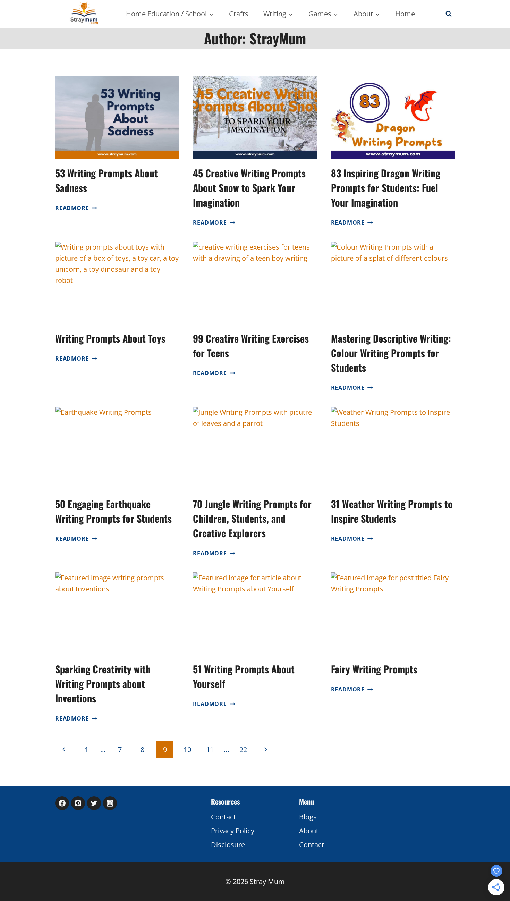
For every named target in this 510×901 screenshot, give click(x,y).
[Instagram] (110, 803)
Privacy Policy (232, 830)
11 (210, 749)
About (308, 830)
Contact (223, 817)
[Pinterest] (78, 803)
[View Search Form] (448, 14)
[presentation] (117, 117)
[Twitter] (94, 803)
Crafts (238, 13)
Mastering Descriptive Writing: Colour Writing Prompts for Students (391, 352)
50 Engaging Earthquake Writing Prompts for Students (113, 511)
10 (187, 749)
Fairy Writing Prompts (374, 669)
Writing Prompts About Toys (110, 338)
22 (243, 749)
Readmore (76, 208)
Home (405, 13)
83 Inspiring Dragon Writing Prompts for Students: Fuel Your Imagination (385, 187)
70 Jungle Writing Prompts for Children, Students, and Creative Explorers (252, 518)
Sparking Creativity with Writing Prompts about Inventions (103, 683)
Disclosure (228, 844)
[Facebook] (62, 803)
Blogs (308, 817)
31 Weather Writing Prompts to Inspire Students (392, 511)
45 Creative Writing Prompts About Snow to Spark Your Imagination (249, 187)
